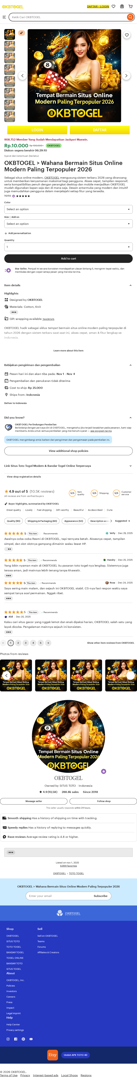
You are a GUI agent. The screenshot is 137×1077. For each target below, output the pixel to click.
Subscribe (100, 896)
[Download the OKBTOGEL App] (52, 1055)
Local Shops (69, 1075)
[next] (130, 675)
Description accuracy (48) (104, 521)
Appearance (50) (73, 521)
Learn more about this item (68, 350)
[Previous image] (22, 75)
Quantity (9, 240)
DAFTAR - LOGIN (98, 6)
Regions (86, 1075)
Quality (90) (13, 521)
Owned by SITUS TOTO (60, 785)
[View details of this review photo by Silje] (86, 675)
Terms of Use (8, 1075)
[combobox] (67, 17)
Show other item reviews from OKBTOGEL (110, 643)
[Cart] (130, 6)
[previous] (6, 675)
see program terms (101, 431)
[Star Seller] (13, 196)
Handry (111, 560)
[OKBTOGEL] (13, 11)
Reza (112, 582)
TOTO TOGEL (76, 873)
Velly (112, 533)
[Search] (130, 17)
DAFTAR (99, 130)
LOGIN (37, 130)
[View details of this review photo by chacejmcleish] (51, 675)
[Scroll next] (111, 521)
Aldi (11, 616)
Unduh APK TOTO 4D (75, 1055)
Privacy (25, 1075)
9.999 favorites (68, 866)
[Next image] (126, 75)
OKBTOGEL (51, 177)
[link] (3, 643)
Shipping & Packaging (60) (42, 521)
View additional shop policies (68, 451)
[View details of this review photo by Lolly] (16, 675)
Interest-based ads (45, 1075)
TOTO (7, 195)
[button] (103, 771)
